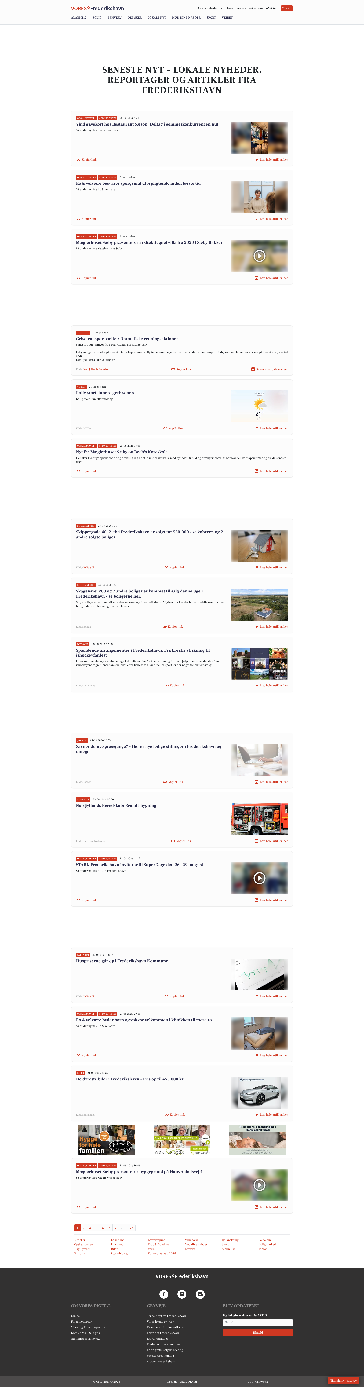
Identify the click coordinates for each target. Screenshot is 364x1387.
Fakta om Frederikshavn (163, 1333)
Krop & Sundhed (159, 1244)
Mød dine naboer (186, 18)
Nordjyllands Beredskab (97, 369)
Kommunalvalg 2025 (162, 1253)
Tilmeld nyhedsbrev (343, 1380)
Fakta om (265, 1240)
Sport (211, 18)
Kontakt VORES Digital (86, 1333)
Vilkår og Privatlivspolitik (88, 1327)
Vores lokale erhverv (160, 1321)
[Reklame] (106, 1140)
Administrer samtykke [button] (85, 1339)
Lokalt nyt (157, 18)
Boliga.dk (88, 567)
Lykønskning (230, 1240)
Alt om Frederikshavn (161, 1361)
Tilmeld (286, 8)
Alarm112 (78, 18)
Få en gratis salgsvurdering (165, 1350)
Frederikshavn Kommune (163, 1344)
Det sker (135, 18)
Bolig (97, 18)
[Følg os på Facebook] (163, 1294)
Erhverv (115, 18)
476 (130, 1228)
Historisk (80, 1253)
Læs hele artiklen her (274, 160)
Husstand (117, 1244)
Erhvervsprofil (157, 1240)
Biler (114, 1249)
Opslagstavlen (83, 1244)
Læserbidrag (119, 1253)
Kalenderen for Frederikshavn (166, 1327)
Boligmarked (267, 1244)
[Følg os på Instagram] (182, 1294)
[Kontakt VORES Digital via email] (200, 1294)
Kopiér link (89, 160)
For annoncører (81, 1321)
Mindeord (191, 1240)
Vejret (227, 18)
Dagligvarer (82, 1249)
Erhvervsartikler (157, 1339)
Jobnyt (263, 1249)
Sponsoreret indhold (160, 1356)
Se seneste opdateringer (272, 369)
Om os (75, 1316)
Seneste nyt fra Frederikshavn (166, 1316)
